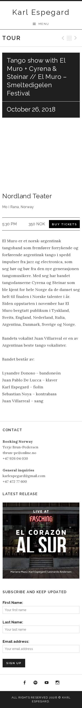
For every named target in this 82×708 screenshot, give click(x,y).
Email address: (16, 642)
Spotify (35, 683)
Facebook (24, 683)
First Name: (13, 603)
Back (69, 38)
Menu (43, 23)
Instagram (58, 683)
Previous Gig (62, 38)
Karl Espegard (41, 12)
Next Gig (76, 38)
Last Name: (13, 622)
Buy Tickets (64, 224)
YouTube (47, 683)
